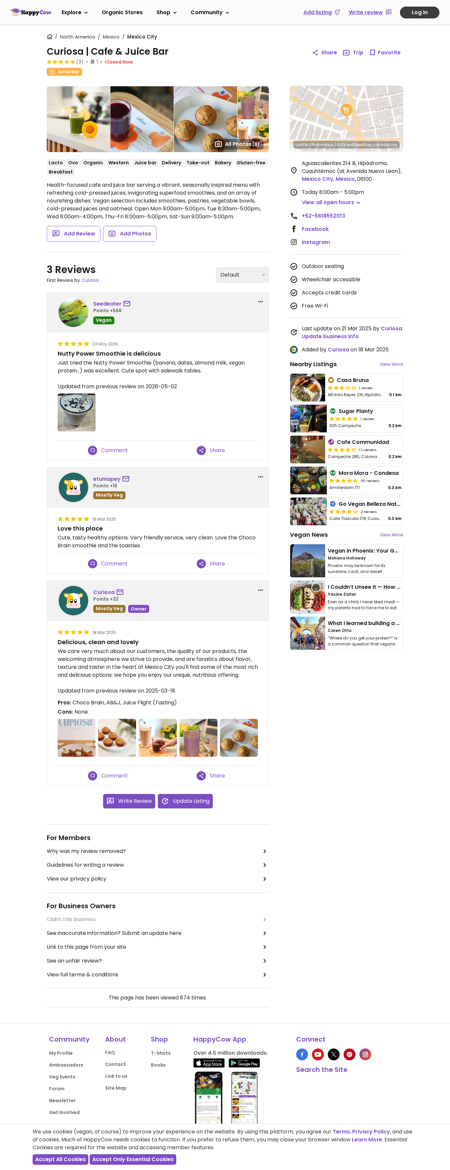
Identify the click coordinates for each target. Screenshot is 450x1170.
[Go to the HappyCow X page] (334, 1054)
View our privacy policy (76, 879)
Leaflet (302, 145)
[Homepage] (31, 12)
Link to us (116, 1076)
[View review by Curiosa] (73, 600)
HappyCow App (219, 1039)
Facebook (315, 229)
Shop (163, 12)
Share (329, 52)
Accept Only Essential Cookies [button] (133, 1159)
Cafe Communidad (363, 442)
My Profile (61, 1053)
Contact (115, 1064)
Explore (71, 12)
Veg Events (62, 1077)
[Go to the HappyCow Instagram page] (365, 1054)
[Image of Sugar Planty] (308, 418)
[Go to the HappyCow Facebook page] (302, 1054)
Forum (57, 1088)
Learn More (367, 1139)
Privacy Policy (371, 1131)
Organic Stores (122, 12)
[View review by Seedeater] (73, 312)
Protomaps (323, 145)
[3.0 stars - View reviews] (342, 388)
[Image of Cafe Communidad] (307, 449)
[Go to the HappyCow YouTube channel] (318, 1054)
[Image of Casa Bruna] (307, 387)
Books (158, 1065)
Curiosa (90, 280)
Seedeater (107, 304)
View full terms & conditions (82, 974)
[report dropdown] (261, 302)
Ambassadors (66, 1065)
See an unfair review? (74, 961)
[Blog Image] (307, 560)
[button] (346, 111)
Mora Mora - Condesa (369, 473)
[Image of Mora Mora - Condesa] (308, 480)
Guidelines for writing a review (85, 865)
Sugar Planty (356, 411)
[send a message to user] (128, 304)
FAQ (110, 1052)
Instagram (316, 242)
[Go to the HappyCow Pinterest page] (349, 1054)
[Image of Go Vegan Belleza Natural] (308, 511)
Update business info (330, 336)
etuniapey (107, 479)
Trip (358, 52)
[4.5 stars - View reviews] (343, 480)
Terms (341, 1131)
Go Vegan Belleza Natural (373, 504)
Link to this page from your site (86, 947)
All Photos (242, 144)
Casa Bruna (353, 380)
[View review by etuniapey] (73, 487)
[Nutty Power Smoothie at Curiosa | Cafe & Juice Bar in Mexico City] (77, 412)
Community (207, 12)
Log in (420, 12)
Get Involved (64, 1112)
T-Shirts (161, 1053)
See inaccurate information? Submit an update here (114, 933)
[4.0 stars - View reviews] (342, 449)
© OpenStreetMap (354, 145)
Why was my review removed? (86, 851)
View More (391, 364)
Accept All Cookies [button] (60, 1159)
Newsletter (62, 1100)
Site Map (116, 1088)
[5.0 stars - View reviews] (61, 62)
